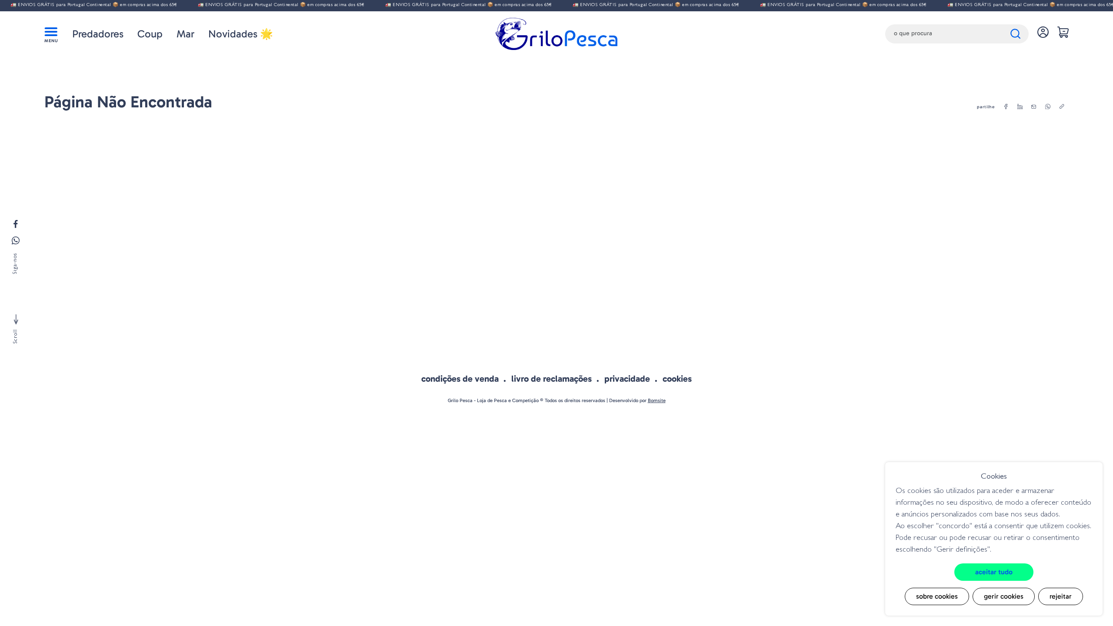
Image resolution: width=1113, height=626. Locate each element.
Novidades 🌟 (240, 33)
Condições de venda (460, 378)
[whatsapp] (1048, 107)
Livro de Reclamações (551, 378)
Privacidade (627, 378)
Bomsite (657, 400)
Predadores (97, 33)
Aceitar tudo (994, 572)
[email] (1034, 107)
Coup (150, 33)
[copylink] (1061, 107)
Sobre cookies (937, 596)
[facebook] (1006, 107)
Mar (185, 33)
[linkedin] (1020, 107)
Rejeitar (1061, 596)
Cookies (677, 378)
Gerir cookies (1003, 596)
